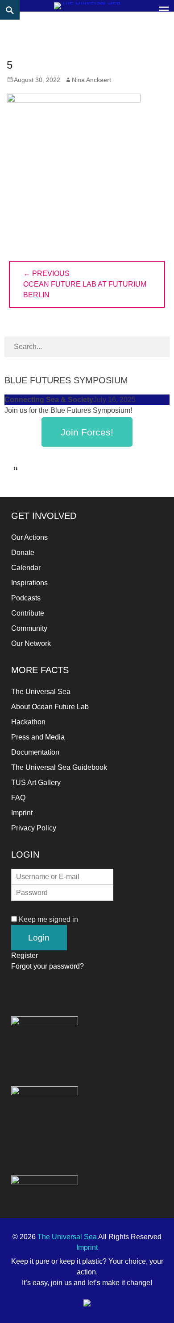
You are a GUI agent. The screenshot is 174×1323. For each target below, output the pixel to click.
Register (24, 955)
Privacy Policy (33, 828)
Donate (22, 552)
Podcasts (26, 598)
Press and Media (38, 737)
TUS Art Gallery (36, 782)
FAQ (18, 797)
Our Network (31, 643)
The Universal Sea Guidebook (59, 767)
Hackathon (28, 722)
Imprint (22, 813)
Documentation (35, 752)
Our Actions (29, 537)
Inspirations (29, 583)
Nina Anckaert (91, 79)
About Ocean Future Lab (50, 707)
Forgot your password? (47, 966)
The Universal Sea (40, 691)
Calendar (26, 567)
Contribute (27, 613)
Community (29, 628)
